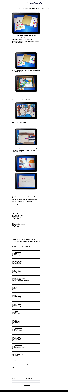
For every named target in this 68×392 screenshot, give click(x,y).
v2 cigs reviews (17, 346)
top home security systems (18, 273)
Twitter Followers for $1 (18, 277)
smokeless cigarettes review (19, 286)
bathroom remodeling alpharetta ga (20, 255)
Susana (31, 37)
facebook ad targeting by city (19, 316)
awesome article (17, 270)
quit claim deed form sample (19, 272)
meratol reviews (17, 314)
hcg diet (16, 287)
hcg (15, 307)
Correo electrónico (30, 378)
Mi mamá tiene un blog (34, 3)
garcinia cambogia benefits (18, 328)
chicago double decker (18, 321)
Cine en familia (21, 8)
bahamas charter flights (18, 252)
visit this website (17, 353)
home (15, 348)
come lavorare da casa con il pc (19, 304)
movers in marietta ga (18, 339)
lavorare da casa (17, 303)
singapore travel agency (18, 262)
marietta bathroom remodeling (19, 260)
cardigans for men (17, 298)
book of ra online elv (17, 331)
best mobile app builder (18, 296)
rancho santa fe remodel (18, 279)
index (15, 295)
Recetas (43, 8)
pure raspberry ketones (18, 248)
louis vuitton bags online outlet (19, 354)
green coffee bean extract (18, 336)
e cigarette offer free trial (18, 330)
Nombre (13, 378)
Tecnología (38, 8)
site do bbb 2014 (17, 322)
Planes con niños (32, 8)
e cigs (15, 288)
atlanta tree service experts (18, 340)
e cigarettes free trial (18, 306)
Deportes (47, 8)
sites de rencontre (17, 313)
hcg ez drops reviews (18, 332)
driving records (17, 290)
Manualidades (33, 241)
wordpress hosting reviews (18, 271)
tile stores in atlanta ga (18, 338)
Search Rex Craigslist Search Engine (19, 347)
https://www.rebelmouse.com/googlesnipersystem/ (22, 280)
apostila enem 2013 (17, 324)
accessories (16, 289)
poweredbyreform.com (18, 263)
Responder (15, 360)
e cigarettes (16, 305)
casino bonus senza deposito (19, 299)
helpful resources (17, 281)
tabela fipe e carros (17, 323)
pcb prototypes (17, 256)
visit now (16, 282)
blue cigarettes (17, 315)
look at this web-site (17, 253)
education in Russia (17, 269)
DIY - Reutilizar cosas (18, 241)
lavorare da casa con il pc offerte (19, 341)
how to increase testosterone (19, 265)
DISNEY (26, 8)
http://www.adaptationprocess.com (18, 359)
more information (17, 349)
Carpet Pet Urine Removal (18, 345)
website (16, 294)
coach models (17, 254)
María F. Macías (14, 355)
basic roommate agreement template (20, 264)
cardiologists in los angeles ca (19, 333)
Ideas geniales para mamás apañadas (26, 241)
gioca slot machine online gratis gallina (20, 278)
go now (16, 320)
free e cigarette (17, 329)
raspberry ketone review (18, 337)
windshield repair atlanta (18, 261)
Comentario (14, 367)
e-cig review (16, 311)
